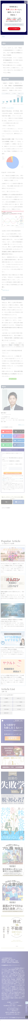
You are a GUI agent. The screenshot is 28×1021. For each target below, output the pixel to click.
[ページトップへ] (26, 1017)
